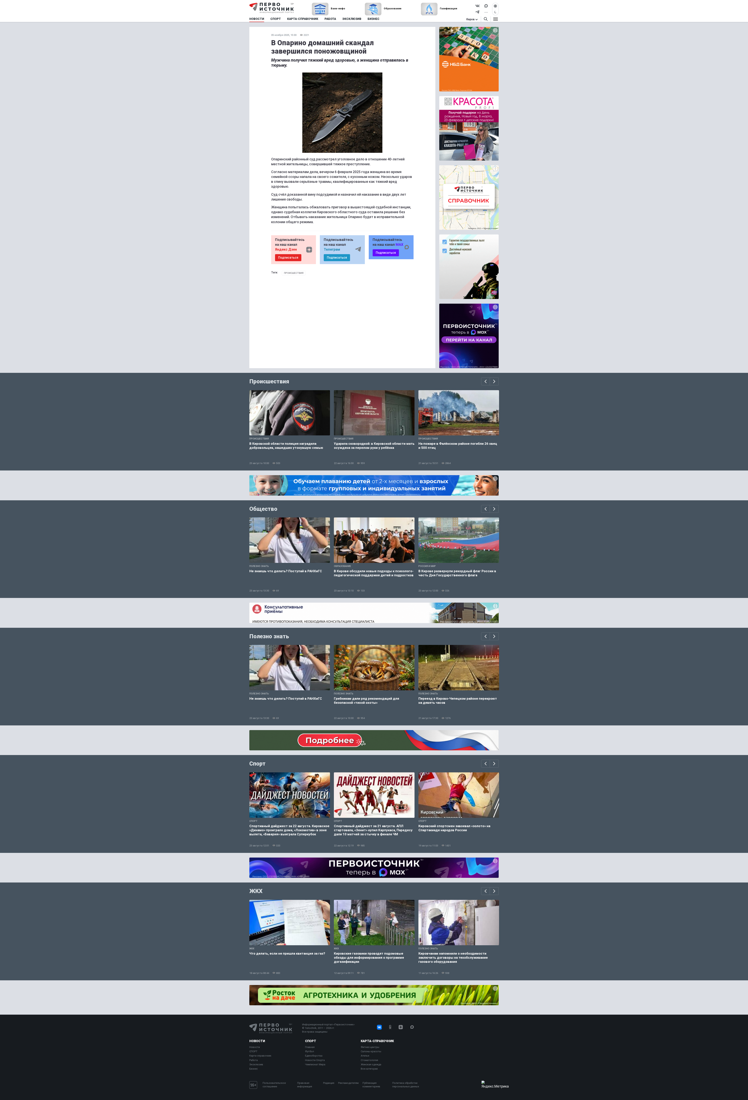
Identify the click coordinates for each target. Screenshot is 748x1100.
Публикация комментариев (371, 1084)
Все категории (369, 1068)
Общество (263, 509)
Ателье (365, 1055)
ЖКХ (256, 891)
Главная (310, 1047)
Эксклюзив (256, 1064)
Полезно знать (269, 636)
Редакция (328, 1082)
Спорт (257, 763)
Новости (257, 1041)
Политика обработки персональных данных (405, 1084)
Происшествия (293, 273)
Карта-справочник (260, 1055)
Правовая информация (304, 1084)
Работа (253, 1060)
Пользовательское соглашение (274, 1084)
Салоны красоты (371, 1051)
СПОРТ (253, 1051)
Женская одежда (371, 1064)
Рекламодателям (348, 1082)
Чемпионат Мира (315, 1064)
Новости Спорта (315, 1060)
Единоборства (313, 1055)
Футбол (309, 1051)
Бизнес (253, 1068)
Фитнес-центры (370, 1047)
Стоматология (369, 1060)
